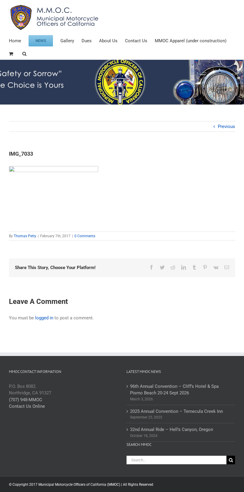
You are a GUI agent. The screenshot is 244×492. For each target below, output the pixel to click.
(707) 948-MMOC (25, 399)
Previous (226, 126)
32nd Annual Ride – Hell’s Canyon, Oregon (171, 429)
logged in (44, 318)
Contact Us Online (27, 406)
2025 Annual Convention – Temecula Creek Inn (176, 411)
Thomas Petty (25, 236)
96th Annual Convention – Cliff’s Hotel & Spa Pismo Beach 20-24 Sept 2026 (174, 390)
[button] (24, 53)
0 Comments (84, 236)
